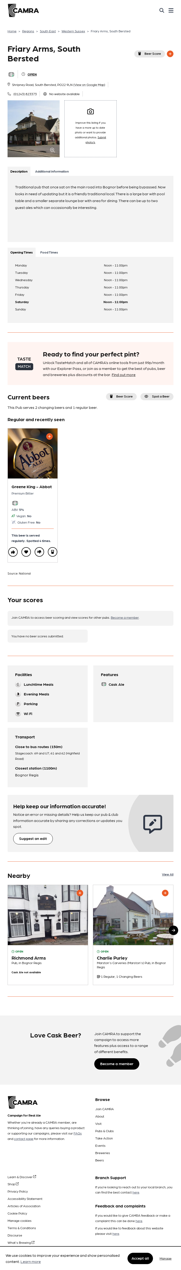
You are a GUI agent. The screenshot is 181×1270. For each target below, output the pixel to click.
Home (12, 31)
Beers (99, 1160)
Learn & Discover (20, 1177)
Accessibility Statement (25, 1198)
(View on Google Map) (89, 84)
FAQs (78, 1133)
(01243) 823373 (25, 94)
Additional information (52, 171)
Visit (98, 1123)
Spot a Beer (160, 396)
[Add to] (170, 54)
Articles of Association (24, 1206)
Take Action (104, 1138)
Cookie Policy (17, 1213)
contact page (23, 1138)
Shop (12, 1184)
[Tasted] (52, 552)
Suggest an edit (33, 838)
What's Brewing (20, 1242)
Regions (28, 31)
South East (48, 31)
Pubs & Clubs (104, 1131)
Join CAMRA (104, 1109)
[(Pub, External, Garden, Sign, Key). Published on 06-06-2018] (133, 935)
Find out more (124, 374)
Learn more (31, 1261)
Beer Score (152, 53)
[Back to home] (23, 10)
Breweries (102, 1153)
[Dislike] (39, 552)
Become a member (125, 617)
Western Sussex (73, 31)
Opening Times (21, 252)
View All (167, 874)
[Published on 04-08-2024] (48, 935)
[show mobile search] (162, 10)
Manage (166, 1258)
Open (32, 74)
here (135, 1192)
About (99, 1116)
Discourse (15, 1235)
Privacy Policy (18, 1191)
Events (100, 1145)
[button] (173, 930)
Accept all (140, 1258)
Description (19, 171)
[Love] (26, 552)
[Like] (13, 552)
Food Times (49, 252)
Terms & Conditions (22, 1228)
